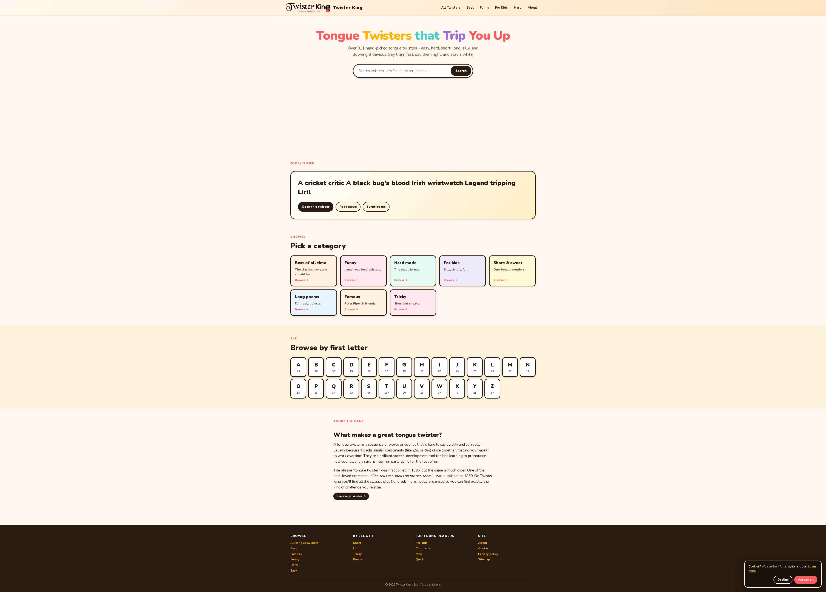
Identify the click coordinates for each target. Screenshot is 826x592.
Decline (783, 580)
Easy (293, 571)
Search (461, 71)
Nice (419, 554)
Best (470, 7)
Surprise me (376, 207)
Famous (296, 554)
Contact (484, 548)
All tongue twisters (304, 543)
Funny (484, 7)
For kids (421, 543)
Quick (420, 559)
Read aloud (348, 207)
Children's (423, 548)
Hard (518, 7)
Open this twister (316, 207)
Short (357, 543)
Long (357, 548)
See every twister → (351, 496)
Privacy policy (488, 554)
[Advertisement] (413, 119)
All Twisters (451, 7)
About (532, 7)
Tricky (357, 554)
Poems (358, 559)
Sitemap (484, 559)
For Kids (501, 7)
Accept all (806, 580)
